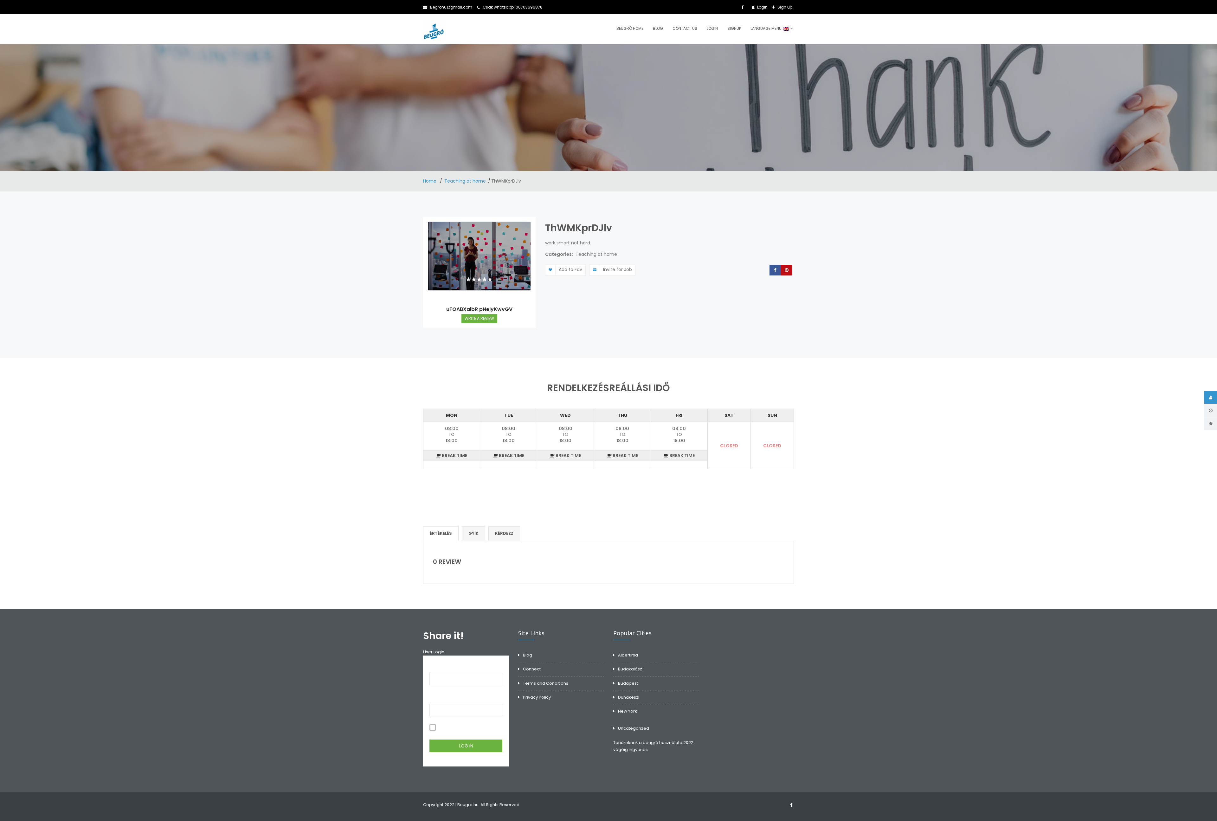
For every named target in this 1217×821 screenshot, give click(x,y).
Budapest (628, 683)
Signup (734, 28)
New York (627, 711)
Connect (532, 669)
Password (440, 697)
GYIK (473, 533)
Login (762, 7)
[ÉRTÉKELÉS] (1210, 423)
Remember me (453, 728)
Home (430, 181)
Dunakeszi (628, 697)
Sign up (784, 7)
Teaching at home (465, 181)
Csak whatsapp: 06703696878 (513, 7)
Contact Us (685, 28)
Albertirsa (628, 655)
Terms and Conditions (545, 683)
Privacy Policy (537, 697)
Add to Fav (570, 269)
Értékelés (441, 533)
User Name (441, 666)
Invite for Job (617, 269)
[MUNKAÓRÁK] (1210, 410)
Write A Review (479, 318)
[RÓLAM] (1210, 397)
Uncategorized (633, 728)
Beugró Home (629, 28)
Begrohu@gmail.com (451, 7)
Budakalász (630, 669)
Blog (658, 28)
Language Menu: (766, 28)
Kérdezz (504, 533)
